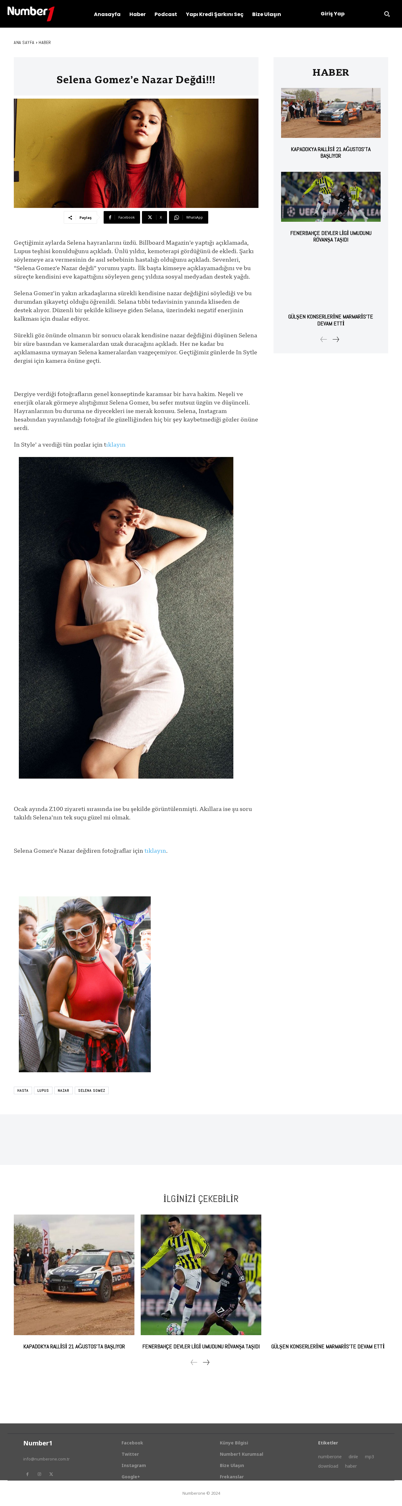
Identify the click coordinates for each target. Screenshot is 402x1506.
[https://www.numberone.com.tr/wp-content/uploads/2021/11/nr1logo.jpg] (31, 14)
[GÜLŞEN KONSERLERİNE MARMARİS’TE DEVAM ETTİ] (331, 281)
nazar (63, 1090)
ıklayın (116, 444)
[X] (51, 1474)
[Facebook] (27, 1474)
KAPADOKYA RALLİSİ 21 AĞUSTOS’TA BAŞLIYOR (331, 152)
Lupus (43, 1090)
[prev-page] (324, 339)
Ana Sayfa (24, 42)
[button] (386, 13)
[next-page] (335, 339)
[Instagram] (39, 1474)
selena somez (91, 1090)
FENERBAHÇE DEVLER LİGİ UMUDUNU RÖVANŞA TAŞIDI (331, 236)
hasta (23, 1090)
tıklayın (155, 850)
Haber (45, 42)
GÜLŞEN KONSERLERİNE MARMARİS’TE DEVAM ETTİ (330, 320)
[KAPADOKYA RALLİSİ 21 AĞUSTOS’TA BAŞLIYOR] (331, 113)
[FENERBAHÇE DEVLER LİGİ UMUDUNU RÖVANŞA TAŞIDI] (331, 197)
